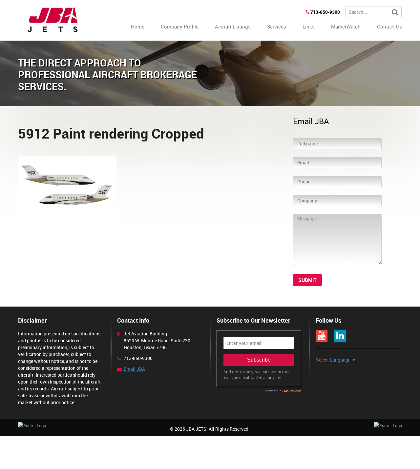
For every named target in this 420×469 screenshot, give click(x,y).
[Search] (395, 12)
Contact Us (389, 26)
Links (309, 26)
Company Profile (180, 26)
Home (137, 26)
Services (276, 26)
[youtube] (321, 336)
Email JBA (134, 369)
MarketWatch (346, 26)
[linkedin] (340, 336)
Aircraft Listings (233, 26)
